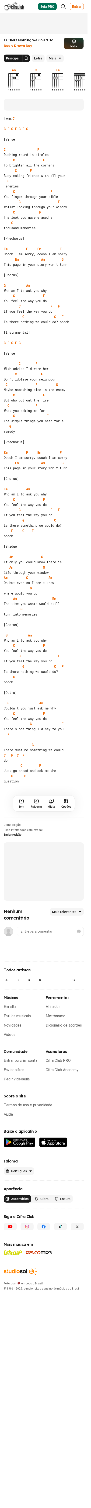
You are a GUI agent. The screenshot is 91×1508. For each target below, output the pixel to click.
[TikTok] (60, 1237)
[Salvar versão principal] (26, 58)
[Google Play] (19, 1153)
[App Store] (53, 1153)
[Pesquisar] (63, 6)
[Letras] (13, 1263)
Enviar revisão (12, 845)
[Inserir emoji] (79, 942)
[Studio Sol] (20, 1281)
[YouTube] (10, 1237)
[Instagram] (27, 1237)
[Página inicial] (14, 6)
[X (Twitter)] (77, 1237)
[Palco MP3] (39, 1263)
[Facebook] (43, 1237)
